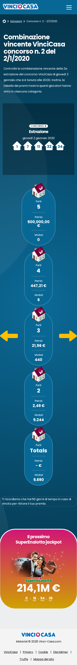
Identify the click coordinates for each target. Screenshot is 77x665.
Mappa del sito (43, 659)
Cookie (43, 652)
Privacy (28, 652)
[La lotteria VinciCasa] (4, 21)
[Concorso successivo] (68, 340)
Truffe (24, 659)
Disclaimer (60, 652)
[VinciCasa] (20, 8)
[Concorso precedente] (9, 340)
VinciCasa (11, 652)
